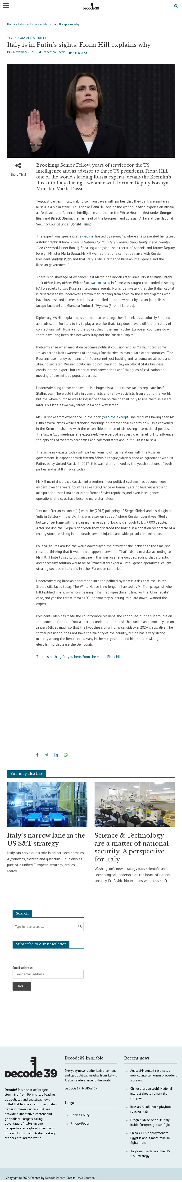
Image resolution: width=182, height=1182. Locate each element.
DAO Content (85, 1178)
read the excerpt (115, 417)
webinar (88, 236)
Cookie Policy (80, 1115)
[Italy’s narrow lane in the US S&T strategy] (47, 803)
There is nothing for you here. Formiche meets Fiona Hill (78, 656)
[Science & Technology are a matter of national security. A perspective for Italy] (135, 803)
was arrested (100, 282)
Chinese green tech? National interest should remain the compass (151, 1093)
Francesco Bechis (53, 52)
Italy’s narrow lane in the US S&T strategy (46, 839)
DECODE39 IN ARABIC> (81, 1088)
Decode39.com (55, 1178)
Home (11, 24)
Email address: (23, 968)
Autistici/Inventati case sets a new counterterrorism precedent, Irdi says (153, 1075)
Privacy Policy (80, 1123)
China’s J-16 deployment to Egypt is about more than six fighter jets (150, 1138)
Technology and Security (26, 38)
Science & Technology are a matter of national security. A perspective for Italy (132, 847)
